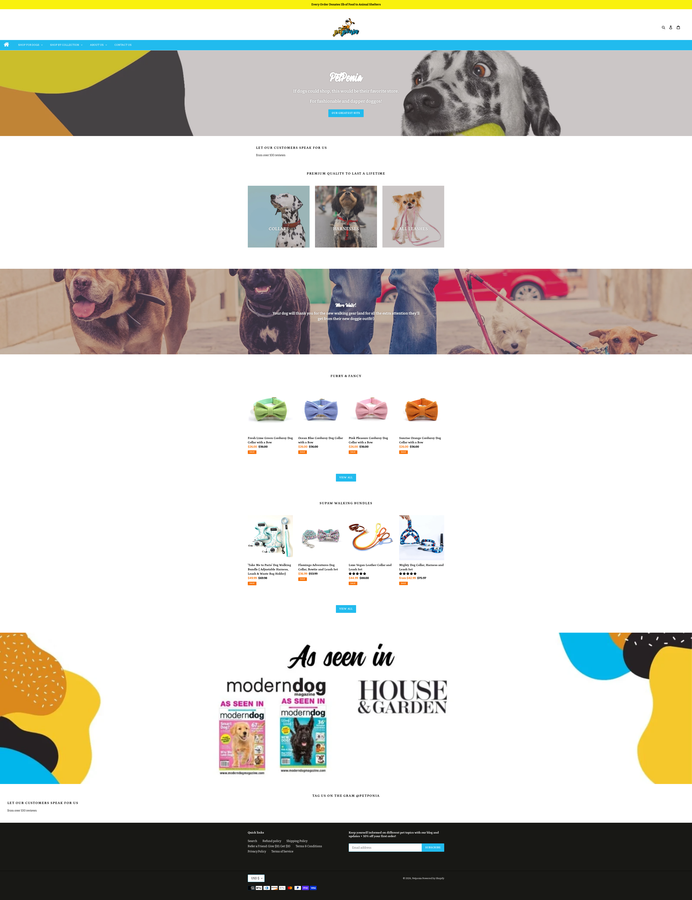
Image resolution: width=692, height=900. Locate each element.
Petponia (417, 878)
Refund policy (272, 841)
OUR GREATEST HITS (346, 113)
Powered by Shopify (433, 878)
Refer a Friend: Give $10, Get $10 (269, 846)
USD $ (255, 878)
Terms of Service (282, 851)
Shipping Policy (297, 841)
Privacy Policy (257, 851)
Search (252, 841)
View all (346, 477)
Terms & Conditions (309, 846)
